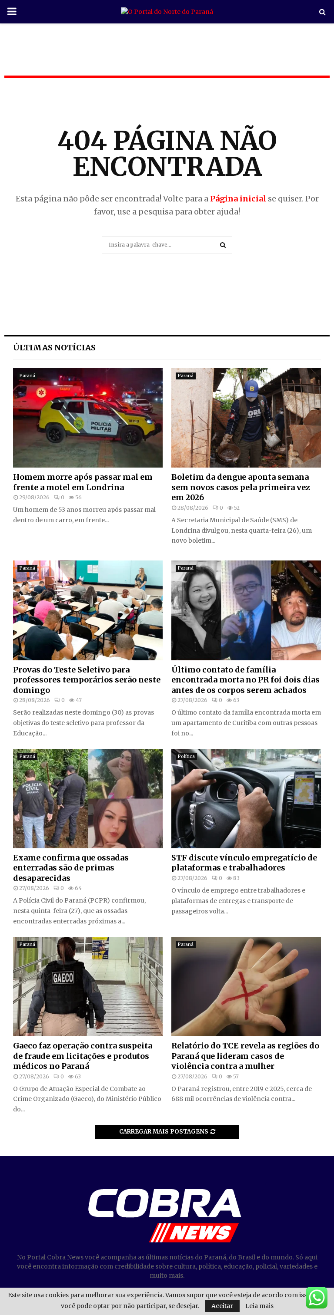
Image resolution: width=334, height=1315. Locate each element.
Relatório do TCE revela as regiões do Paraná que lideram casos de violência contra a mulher (245, 1056)
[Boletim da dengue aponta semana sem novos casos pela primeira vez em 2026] (246, 418)
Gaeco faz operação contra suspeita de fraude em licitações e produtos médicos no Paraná (82, 1056)
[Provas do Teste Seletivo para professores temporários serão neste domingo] (88, 610)
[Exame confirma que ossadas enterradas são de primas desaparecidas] (88, 798)
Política (186, 756)
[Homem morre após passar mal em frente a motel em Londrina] (88, 418)
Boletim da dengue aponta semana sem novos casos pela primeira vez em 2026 (240, 487)
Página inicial (238, 199)
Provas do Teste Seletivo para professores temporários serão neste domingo (86, 680)
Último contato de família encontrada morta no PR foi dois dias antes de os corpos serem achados (245, 680)
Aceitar (222, 1306)
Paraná (27, 376)
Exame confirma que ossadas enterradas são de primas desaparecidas (71, 868)
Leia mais (259, 1306)
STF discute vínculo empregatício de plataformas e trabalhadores (244, 863)
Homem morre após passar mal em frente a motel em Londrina (83, 482)
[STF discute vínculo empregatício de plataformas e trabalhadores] (246, 798)
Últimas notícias (54, 348)
